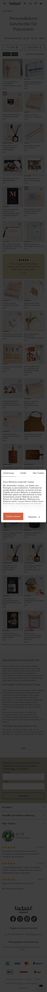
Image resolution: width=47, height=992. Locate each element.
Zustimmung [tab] (8, 473)
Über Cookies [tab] (38, 473)
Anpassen (32, 517)
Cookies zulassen (13, 516)
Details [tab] (23, 473)
